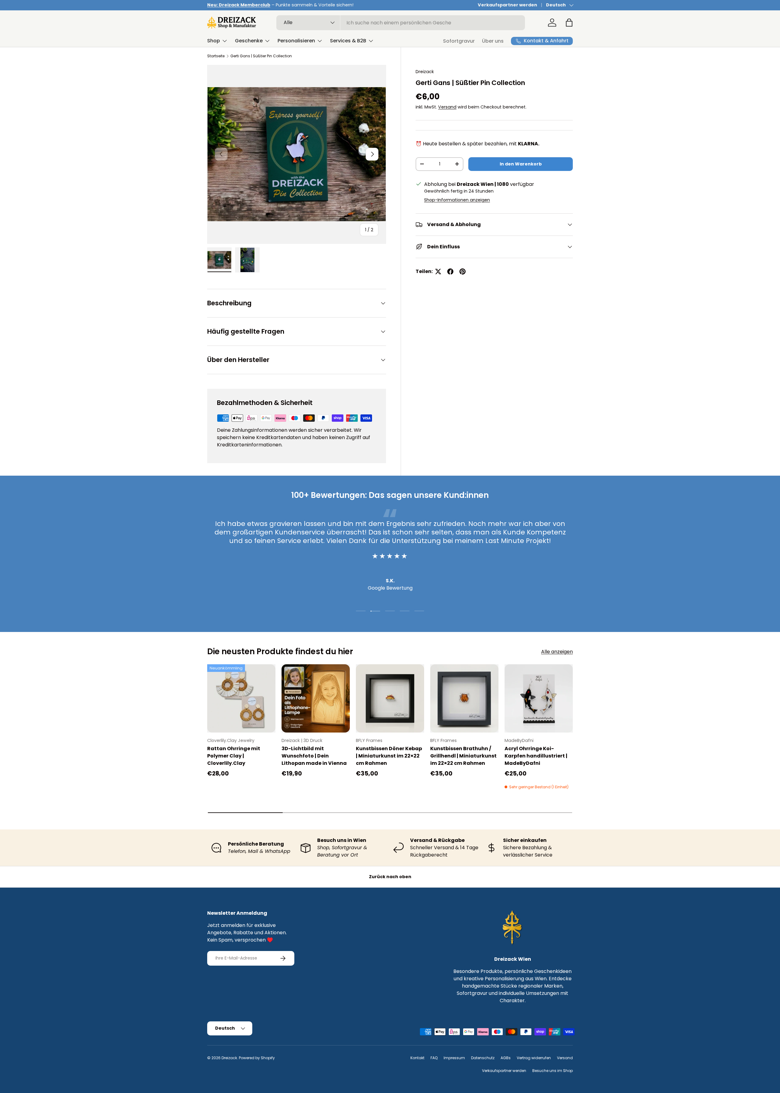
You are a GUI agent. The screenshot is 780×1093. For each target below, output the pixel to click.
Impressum (454, 1057)
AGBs (506, 1057)
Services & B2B (348, 40)
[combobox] (400, 22)
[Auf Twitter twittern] (438, 271)
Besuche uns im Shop (552, 1070)
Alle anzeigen (557, 651)
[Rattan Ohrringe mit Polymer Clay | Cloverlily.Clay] (241, 698)
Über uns (493, 40)
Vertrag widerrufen (534, 1057)
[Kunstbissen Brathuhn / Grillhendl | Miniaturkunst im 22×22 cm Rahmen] (464, 698)
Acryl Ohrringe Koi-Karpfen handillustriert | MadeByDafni (536, 756)
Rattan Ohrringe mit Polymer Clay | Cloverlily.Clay (233, 756)
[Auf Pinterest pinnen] (462, 271)
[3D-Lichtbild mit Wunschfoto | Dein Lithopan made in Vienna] (316, 698)
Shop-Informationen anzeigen (457, 200)
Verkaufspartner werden (507, 5)
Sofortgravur (459, 40)
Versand (447, 107)
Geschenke (249, 40)
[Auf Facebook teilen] (450, 271)
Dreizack (425, 72)
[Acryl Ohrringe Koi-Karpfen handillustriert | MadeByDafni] (539, 698)
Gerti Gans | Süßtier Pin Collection (261, 56)
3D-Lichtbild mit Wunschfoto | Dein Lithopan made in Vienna (314, 756)
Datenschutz (483, 1057)
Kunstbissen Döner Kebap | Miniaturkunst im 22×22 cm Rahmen (389, 756)
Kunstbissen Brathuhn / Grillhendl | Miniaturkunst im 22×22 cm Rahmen (463, 756)
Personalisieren (296, 40)
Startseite (216, 56)
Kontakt (417, 1057)
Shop (213, 40)
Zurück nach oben (390, 877)
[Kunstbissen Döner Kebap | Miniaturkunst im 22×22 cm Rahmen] (390, 698)
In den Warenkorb (521, 164)
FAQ (434, 1057)
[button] (569, 22)
